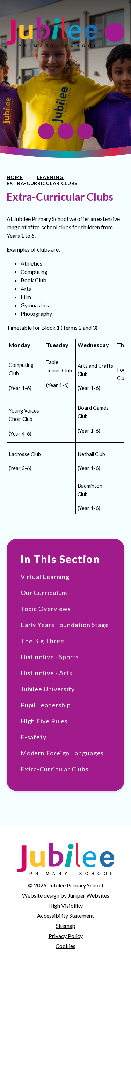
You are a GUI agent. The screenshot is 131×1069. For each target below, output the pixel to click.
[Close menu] (114, 32)
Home (15, 177)
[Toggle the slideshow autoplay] (46, 131)
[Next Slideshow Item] (85, 131)
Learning (50, 177)
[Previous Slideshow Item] (66, 131)
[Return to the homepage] (52, 32)
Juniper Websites (88, 895)
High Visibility (65, 905)
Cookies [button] (65, 946)
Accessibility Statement (65, 915)
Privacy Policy (66, 935)
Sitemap (65, 925)
